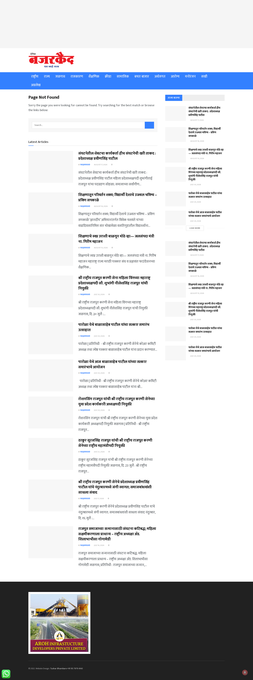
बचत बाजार (141, 76)
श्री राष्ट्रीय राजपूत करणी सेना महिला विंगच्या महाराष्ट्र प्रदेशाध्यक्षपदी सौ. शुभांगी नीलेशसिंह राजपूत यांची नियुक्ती (114, 283)
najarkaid (85, 164)
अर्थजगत (160, 76)
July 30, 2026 (99, 294)
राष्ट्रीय (34, 76)
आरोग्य (175, 76)
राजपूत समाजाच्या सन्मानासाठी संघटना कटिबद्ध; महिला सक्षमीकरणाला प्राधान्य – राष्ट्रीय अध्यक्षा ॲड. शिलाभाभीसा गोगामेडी (117, 534)
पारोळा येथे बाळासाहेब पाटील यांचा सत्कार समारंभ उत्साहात (113, 327)
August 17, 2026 (100, 164)
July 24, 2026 (99, 336)
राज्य (47, 76)
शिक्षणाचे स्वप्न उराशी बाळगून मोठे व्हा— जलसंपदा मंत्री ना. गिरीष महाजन (116, 239)
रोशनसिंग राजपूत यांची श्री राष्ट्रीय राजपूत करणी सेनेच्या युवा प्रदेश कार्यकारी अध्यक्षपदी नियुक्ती (116, 401)
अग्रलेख (36, 85)
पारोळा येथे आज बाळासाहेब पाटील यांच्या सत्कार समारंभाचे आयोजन (112, 364)
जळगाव (60, 76)
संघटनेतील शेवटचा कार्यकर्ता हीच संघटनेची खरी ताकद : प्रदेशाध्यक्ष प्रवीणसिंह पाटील (117, 156)
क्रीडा (108, 76)
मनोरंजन (190, 76)
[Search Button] (149, 125)
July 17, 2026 (99, 498)
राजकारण (77, 76)
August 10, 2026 (101, 247)
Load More (194, 228)
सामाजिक (123, 76)
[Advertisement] (126, 24)
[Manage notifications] (245, 672)
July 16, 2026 (99, 545)
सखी (204, 76)
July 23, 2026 (99, 451)
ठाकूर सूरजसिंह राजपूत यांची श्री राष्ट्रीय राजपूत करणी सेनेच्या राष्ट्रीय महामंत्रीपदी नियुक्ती (115, 443)
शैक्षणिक (93, 76)
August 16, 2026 (101, 206)
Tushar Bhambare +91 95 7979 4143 (66, 668)
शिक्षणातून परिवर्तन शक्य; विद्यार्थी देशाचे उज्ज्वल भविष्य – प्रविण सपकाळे (117, 197)
